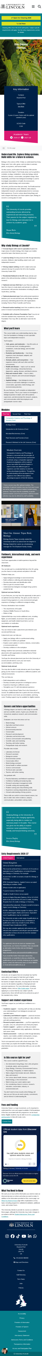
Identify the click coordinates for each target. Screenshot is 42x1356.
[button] (33, 6)
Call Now (21, 24)
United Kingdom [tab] (8, 858)
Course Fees (6, 1121)
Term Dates (21, 1279)
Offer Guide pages (23, 988)
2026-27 (17, 138)
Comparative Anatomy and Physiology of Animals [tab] (19, 419)
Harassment (22, 1331)
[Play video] (21, 515)
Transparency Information (22, 1344)
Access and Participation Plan (22, 1348)
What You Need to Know (9, 1200)
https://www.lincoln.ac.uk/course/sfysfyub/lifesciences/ (20, 952)
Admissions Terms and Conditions (22, 1340)
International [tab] (20, 858)
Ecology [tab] (11, 425)
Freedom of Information (22, 1322)
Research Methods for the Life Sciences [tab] (21, 442)
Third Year (27, 414)
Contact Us (21, 1270)
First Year (6, 414)
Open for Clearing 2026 (22, 18)
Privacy (22, 1318)
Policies (21, 1288)
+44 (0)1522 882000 (22, 1258)
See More (21, 106)
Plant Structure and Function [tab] (17, 438)
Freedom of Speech (22, 1327)
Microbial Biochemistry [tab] (15, 433)
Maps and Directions (21, 1262)
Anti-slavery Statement (22, 1335)
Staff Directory (21, 1275)
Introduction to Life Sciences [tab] (17, 429)
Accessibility (22, 1314)
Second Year (17, 414)
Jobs (21, 1283)
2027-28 (27, 138)
